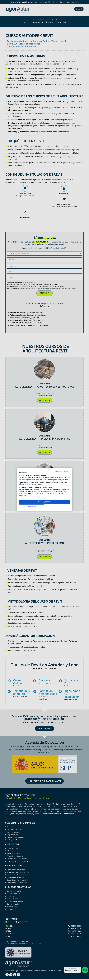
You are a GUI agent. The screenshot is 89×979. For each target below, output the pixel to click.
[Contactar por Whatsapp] (85, 970)
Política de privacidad (62, 471)
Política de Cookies (25, 484)
